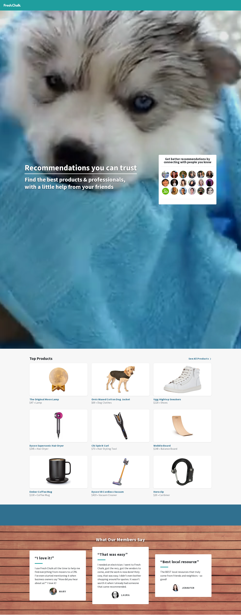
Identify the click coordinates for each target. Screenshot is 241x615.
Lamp (38, 402)
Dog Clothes (104, 402)
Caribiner (164, 495)
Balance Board (169, 448)
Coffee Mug (43, 495)
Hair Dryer (42, 448)
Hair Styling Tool (107, 448)
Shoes (164, 402)
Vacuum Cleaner (108, 495)
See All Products (199, 358)
